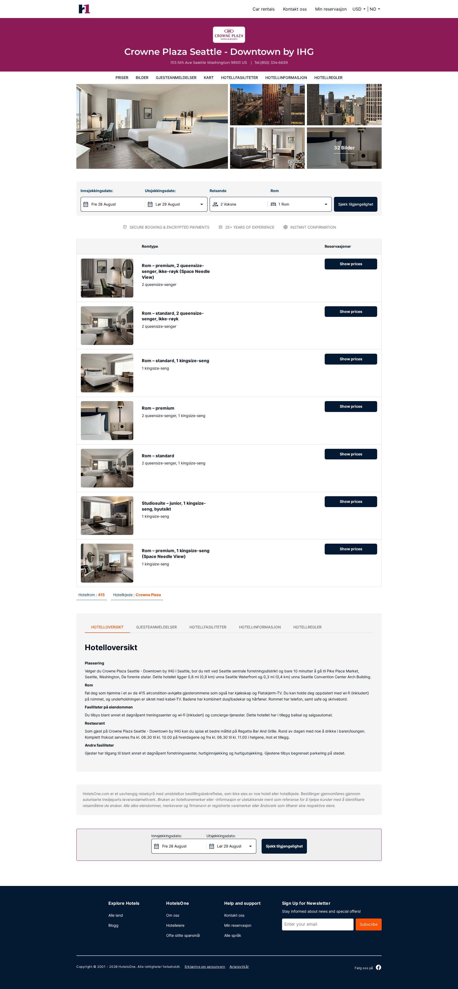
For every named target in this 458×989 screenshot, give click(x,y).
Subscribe (368, 924)
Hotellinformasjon (286, 77)
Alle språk (232, 935)
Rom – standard (158, 455)
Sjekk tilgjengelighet (355, 204)
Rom (275, 190)
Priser (122, 77)
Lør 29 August (168, 204)
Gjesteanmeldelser (176, 77)
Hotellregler (328, 77)
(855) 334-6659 (274, 62)
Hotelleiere (175, 925)
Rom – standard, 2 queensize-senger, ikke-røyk (173, 316)
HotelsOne (126, 967)
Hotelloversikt (107, 627)
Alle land (115, 915)
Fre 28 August (103, 204)
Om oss (172, 915)
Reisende (218, 190)
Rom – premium (158, 408)
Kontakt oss (295, 9)
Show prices (351, 263)
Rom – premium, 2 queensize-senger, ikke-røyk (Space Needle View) (176, 271)
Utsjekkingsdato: (160, 190)
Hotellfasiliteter (239, 77)
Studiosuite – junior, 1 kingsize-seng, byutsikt (174, 506)
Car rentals (264, 9)
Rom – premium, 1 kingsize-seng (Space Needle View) (175, 553)
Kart (209, 77)
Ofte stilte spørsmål (183, 935)
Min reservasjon (331, 9)
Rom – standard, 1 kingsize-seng (175, 360)
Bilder (142, 77)
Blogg (113, 925)
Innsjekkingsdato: (97, 190)
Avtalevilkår (239, 967)
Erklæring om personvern (205, 967)
